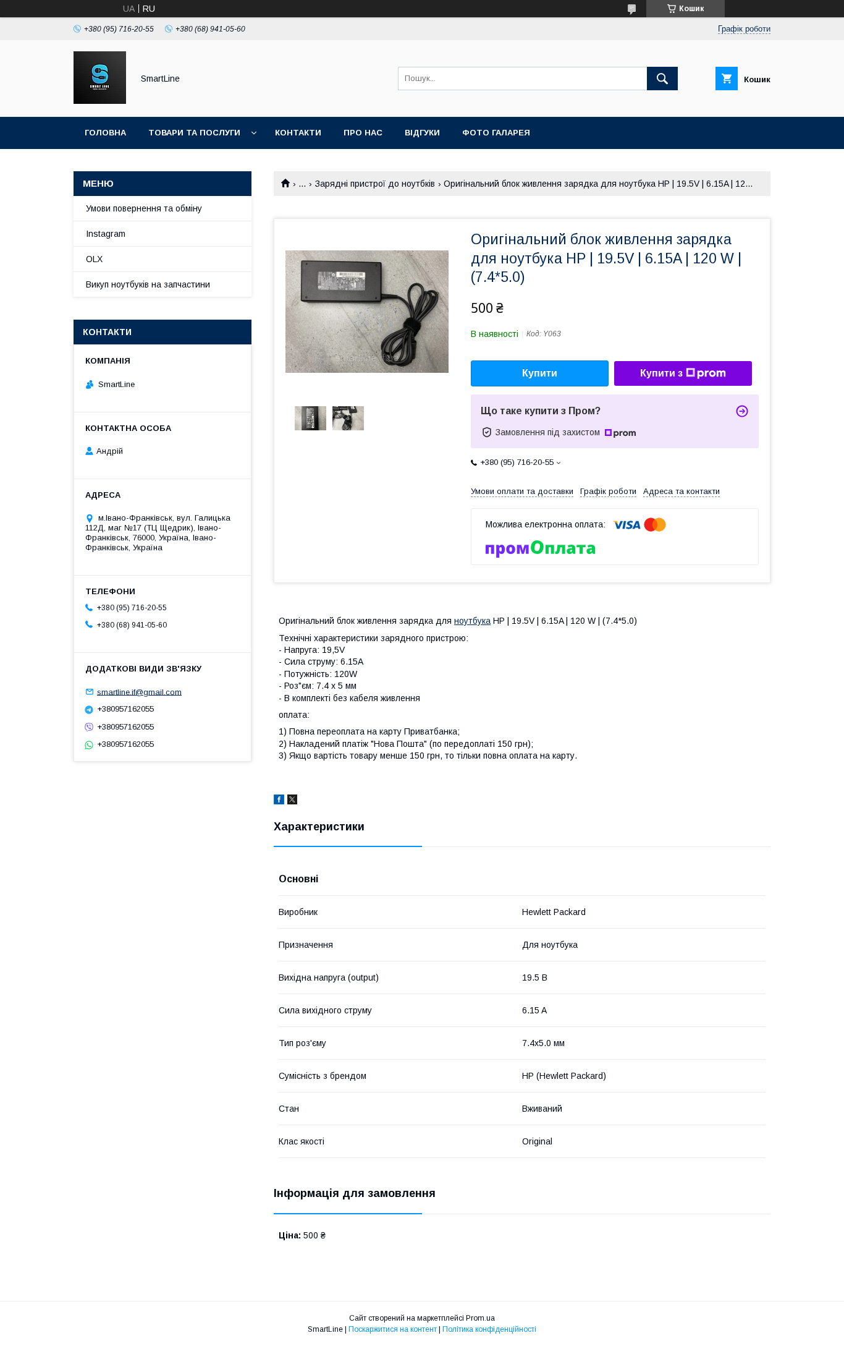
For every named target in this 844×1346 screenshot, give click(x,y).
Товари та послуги (194, 132)
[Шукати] (662, 78)
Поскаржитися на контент (392, 1329)
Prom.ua (480, 1318)
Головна (105, 132)
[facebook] (279, 801)
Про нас (363, 132)
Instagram (105, 234)
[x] (292, 801)
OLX (94, 259)
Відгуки (422, 132)
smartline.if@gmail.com (139, 691)
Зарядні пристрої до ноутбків (375, 184)
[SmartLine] (100, 101)
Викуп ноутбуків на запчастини (148, 284)
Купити (539, 373)
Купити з (661, 373)
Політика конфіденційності (489, 1329)
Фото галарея (496, 132)
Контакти (298, 132)
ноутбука (472, 621)
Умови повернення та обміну (144, 208)
